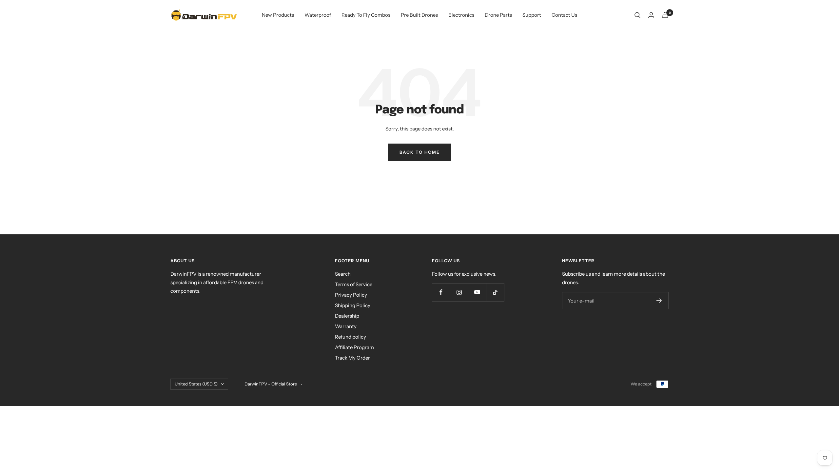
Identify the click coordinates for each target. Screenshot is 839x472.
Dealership (347, 316)
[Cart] (665, 15)
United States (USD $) (196, 383)
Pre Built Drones (419, 15)
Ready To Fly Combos (365, 15)
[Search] (637, 15)
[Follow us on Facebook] (441, 292)
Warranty (346, 326)
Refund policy (350, 337)
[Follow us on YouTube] (477, 292)
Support (531, 15)
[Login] (651, 15)
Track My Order (352, 358)
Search (343, 274)
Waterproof (317, 15)
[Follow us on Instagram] (459, 292)
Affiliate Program (354, 347)
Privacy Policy (351, 295)
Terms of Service (353, 284)
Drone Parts (498, 15)
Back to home (420, 152)
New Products (278, 15)
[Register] (659, 300)
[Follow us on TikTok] (495, 292)
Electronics (461, 15)
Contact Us (564, 15)
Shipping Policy (352, 305)
